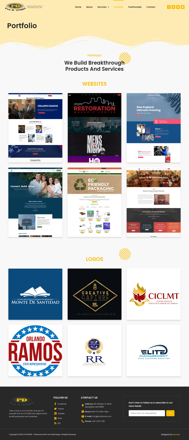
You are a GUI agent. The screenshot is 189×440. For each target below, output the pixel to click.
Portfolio (118, 7)
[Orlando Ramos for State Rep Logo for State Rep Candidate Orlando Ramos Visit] (35, 350)
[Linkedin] (178, 7)
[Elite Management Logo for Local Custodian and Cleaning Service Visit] (154, 350)
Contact (150, 7)
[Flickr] (182, 7)
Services (101, 7)
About (89, 7)
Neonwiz (176, 434)
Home (78, 7)
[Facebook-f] (169, 7)
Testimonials (135, 7)
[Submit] (170, 413)
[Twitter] (173, 7)
